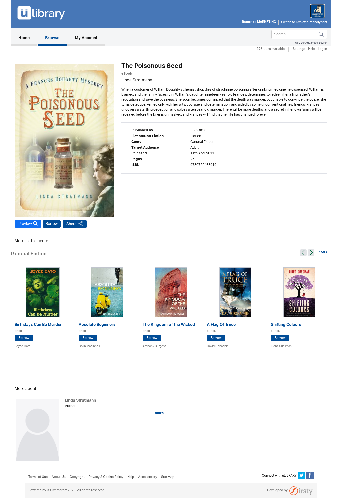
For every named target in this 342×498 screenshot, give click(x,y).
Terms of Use (38, 477)
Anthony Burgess (154, 346)
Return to (259, 22)
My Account (86, 38)
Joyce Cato (22, 346)
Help (311, 49)
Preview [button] (25, 223)
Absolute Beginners (97, 325)
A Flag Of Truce (221, 325)
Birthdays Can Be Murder (38, 325)
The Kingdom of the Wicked (169, 325)
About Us (59, 477)
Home (27, 38)
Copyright (77, 477)
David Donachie (218, 346)
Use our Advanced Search (311, 43)
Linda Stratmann (136, 80)
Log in (322, 49)
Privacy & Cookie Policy (106, 477)
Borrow (52, 223)
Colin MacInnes (89, 346)
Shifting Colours (286, 325)
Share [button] (71, 224)
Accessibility (147, 477)
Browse (52, 38)
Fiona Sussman (281, 346)
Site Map (167, 477)
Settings (299, 49)
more (159, 413)
